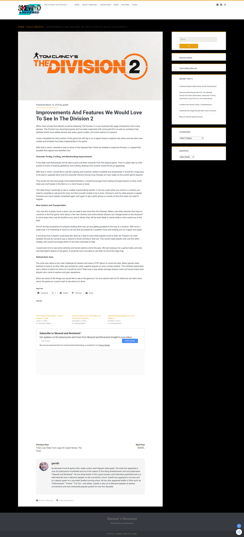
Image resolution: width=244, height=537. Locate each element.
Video (135, 5)
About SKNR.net (90, 5)
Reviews (125, 5)
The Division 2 (66, 500)
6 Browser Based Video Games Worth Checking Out (197, 86)
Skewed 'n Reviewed (122, 519)
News (116, 5)
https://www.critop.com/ (122, 534)
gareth (65, 105)
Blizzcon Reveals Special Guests (191, 117)
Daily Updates (35, 27)
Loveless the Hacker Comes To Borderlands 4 (195, 105)
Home (77, 5)
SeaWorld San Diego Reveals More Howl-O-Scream (197, 111)
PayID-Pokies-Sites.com (188, 68)
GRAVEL (141, 448)
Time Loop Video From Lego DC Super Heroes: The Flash (59, 449)
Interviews (105, 5)
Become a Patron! (185, 57)
